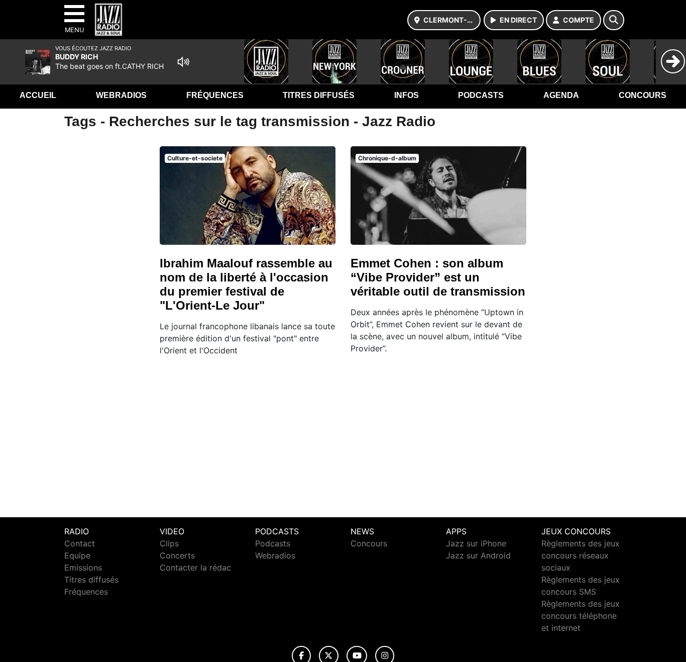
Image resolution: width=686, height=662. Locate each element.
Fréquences (215, 95)
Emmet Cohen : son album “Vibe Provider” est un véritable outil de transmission (438, 277)
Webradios (121, 95)
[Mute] (183, 61)
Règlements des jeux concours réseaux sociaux (580, 555)
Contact (79, 543)
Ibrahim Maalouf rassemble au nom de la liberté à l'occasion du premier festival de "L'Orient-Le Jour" (246, 284)
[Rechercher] (613, 20)
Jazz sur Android (478, 555)
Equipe (77, 555)
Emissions (83, 567)
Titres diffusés (319, 95)
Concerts (177, 555)
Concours (642, 95)
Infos (406, 95)
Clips (169, 543)
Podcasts (481, 95)
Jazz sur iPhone (476, 543)
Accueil (38, 95)
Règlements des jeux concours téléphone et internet (580, 616)
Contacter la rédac (195, 567)
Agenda (561, 95)
